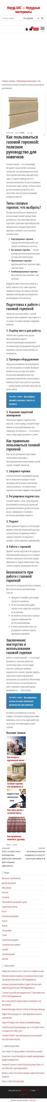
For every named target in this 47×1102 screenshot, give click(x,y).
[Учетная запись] (26, 29)
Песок (4, 911)
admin (22, 133)
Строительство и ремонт (11, 944)
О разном (5, 897)
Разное (4, 920)
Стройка (14, 844)
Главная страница (8, 80)
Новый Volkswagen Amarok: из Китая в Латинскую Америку (23, 1009)
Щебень (5, 958)
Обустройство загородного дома (14, 901)
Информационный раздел (26, 80)
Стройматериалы (8, 954)
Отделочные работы (9, 906)
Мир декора (6, 887)
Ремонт (5, 925)
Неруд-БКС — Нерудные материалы (23, 9)
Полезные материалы (10, 916)
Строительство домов (10, 939)
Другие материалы (9, 882)
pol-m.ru (33, 1100)
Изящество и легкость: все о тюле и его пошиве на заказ (23, 971)
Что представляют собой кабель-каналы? (26, 1051)
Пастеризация (18, 1081)
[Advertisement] (23, 55)
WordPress (25, 1090)
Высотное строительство (11, 878)
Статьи (4, 935)
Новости (5, 892)
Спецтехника (6, 930)
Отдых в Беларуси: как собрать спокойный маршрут (21, 1022)
